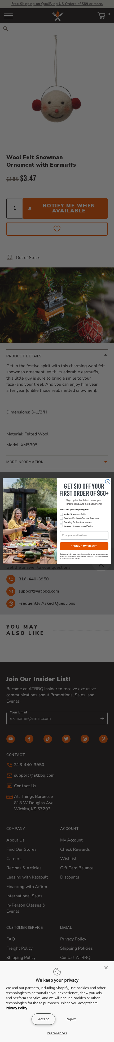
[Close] (107, 967)
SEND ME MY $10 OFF (84, 546)
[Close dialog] (107, 481)
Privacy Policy (16, 1007)
